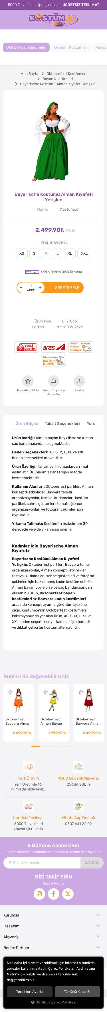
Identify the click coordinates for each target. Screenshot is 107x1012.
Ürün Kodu (44, 321)
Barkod (38, 327)
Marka (42, 209)
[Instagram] (39, 894)
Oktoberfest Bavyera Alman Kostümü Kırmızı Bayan (89, 721)
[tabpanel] (53, 140)
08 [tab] (67, 746)
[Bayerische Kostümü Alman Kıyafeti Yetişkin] (53, 140)
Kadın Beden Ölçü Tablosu (61, 272)
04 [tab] (51, 746)
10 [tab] (75, 746)
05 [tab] (55, 746)
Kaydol (92, 862)
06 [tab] (59, 746)
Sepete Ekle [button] (67, 287)
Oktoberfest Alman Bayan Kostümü (51, 721)
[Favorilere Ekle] (10, 692)
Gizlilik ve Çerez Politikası (56, 1002)
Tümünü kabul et (77, 992)
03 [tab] (47, 746)
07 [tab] (63, 746)
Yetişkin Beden (53, 242)
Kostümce (69, 209)
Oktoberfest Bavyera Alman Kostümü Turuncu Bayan (17, 721)
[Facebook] (53, 894)
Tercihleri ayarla (29, 992)
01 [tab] (35, 746)
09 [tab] (71, 746)
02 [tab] (43, 746)
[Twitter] (68, 894)
